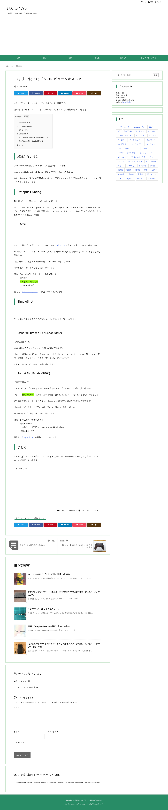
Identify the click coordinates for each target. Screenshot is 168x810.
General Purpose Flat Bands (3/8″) (34, 137)
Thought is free (97, 804)
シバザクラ (122, 144)
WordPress (140, 131)
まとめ (20, 145)
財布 (119, 178)
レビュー (95, 510)
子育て (120, 166)
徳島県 (120, 170)
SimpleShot (22, 134)
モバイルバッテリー (139, 157)
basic (20, 66)
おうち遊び (152, 131)
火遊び (153, 170)
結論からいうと (24, 122)
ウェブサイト (19, 742)
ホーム (10, 66)
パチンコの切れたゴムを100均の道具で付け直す (49, 574)
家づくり (130, 166)
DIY (119, 131)
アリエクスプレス (30, 291)
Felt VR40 (128, 131)
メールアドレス (51, 732)
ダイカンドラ (136, 144)
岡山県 (153, 166)
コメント (17, 707)
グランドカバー (136, 140)
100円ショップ (123, 127)
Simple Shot (27, 437)
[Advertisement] (84, 37)
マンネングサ (123, 157)
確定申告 (121, 174)
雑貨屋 (129, 178)
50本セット (60, 245)
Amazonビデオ (139, 127)
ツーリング (150, 144)
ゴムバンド (85, 510)
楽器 (146, 170)
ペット (153, 153)
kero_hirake (126, 102)
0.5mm (23, 130)
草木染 (140, 174)
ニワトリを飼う (124, 148)
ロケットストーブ (135, 161)
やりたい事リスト (124, 135)
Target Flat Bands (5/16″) (31, 141)
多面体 (153, 161)
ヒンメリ (143, 153)
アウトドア (140, 135)
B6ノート (152, 127)
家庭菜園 (142, 166)
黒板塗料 (151, 178)
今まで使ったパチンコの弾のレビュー (44, 609)
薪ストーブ (151, 174)
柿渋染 (137, 170)
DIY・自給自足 (71, 510)
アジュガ (152, 135)
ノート (144, 148)
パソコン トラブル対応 (126, 153)
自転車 (131, 174)
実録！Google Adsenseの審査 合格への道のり (49, 626)
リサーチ (153, 157)
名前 (16, 732)
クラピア (121, 140)
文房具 (129, 170)
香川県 (139, 178)
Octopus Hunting (24, 126)
